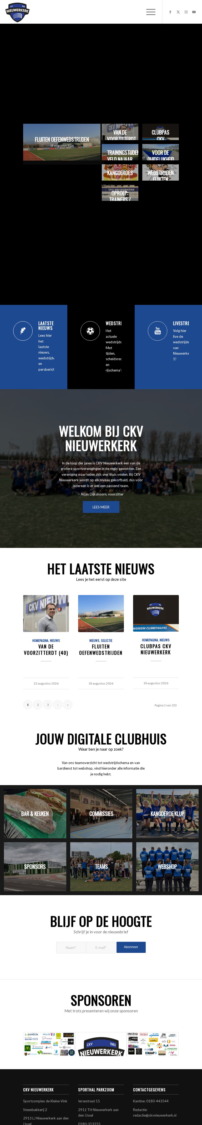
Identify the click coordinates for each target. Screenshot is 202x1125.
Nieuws (55, 640)
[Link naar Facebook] (170, 12)
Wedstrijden (118, 323)
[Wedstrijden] (90, 331)
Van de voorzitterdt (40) (46, 649)
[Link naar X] (178, 12)
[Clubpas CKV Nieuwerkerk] (156, 613)
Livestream (184, 323)
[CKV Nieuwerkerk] (17, 12)
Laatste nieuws (46, 325)
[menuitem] (148, 12)
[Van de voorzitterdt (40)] (46, 613)
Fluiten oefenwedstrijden (101, 649)
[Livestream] (157, 331)
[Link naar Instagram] (186, 12)
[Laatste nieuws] (23, 331)
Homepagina (40, 640)
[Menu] (148, 12)
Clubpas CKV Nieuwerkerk (155, 649)
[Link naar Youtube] (194, 12)
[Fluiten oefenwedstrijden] (101, 613)
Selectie (106, 640)
